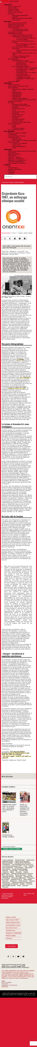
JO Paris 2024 (23, 869)
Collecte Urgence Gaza (13, 921)
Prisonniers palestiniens (19, 876)
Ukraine (22, 882)
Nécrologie (19, 875)
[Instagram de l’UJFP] (23, 955)
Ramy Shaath (28, 878)
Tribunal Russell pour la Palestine (22, 881)
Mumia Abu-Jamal (20, 873)
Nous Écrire (5, 985)
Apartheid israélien (7, 860)
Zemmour (25, 884)
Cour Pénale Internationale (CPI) (12, 864)
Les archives (11, 944)
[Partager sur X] (5, 238)
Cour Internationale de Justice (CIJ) (22, 863)
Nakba (30, 873)
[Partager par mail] (20, 238)
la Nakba (20, 359)
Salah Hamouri (23, 879)
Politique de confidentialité (13, 931)
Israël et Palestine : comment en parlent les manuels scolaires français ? (24, 808)
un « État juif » (24, 377)
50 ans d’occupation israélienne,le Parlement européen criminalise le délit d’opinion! (7, 894)
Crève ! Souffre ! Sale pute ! (29, 893)
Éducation (5, 885)
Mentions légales (11, 934)
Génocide (5, 869)
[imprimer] (25, 238)
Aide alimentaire (20, 858)
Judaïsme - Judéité (8, 870)
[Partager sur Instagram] (15, 238)
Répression (13, 879)
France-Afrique (18, 866)
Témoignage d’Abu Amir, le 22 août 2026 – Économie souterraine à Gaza (9, 807)
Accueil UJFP (5, 182)
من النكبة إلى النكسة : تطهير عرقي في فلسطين (17, 756)
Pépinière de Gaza (16, 878)
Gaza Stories (6, 867)
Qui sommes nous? (11, 926)
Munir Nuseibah (6, 233)
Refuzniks (5, 879)
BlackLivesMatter (7, 861)
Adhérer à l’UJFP (11, 916)
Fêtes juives (28, 866)
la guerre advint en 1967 (15, 388)
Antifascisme (30, 858)
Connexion (9, 937)
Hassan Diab (13, 869)
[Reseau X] (13, 955)
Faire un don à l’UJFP (12, 918)
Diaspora (31, 864)
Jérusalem (19, 870)
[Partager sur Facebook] (10, 238)
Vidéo (19, 884)
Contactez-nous (10, 929)
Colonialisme (6, 863)
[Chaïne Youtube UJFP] (18, 955)
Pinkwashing (6, 876)
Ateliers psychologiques (22, 860)
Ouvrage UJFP (28, 875)
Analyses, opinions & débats (17, 182)
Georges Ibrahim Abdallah (19, 867)
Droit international (7, 866)
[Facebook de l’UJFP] (8, 955)
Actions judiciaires (7, 858)
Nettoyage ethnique (8, 875)
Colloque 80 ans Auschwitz (22, 861)
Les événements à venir (13, 923)
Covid (25, 864)
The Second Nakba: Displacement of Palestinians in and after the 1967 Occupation (16, 753)
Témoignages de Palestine (10, 882)
